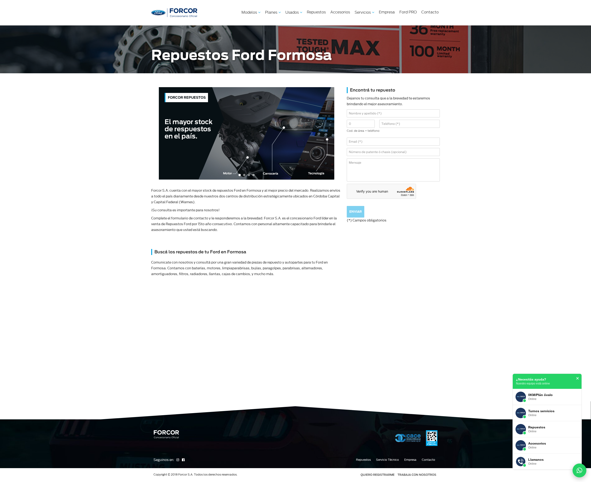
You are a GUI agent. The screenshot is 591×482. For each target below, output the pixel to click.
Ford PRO (408, 12)
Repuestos (316, 12)
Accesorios (340, 12)
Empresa (387, 12)
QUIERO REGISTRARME (378, 474)
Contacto (430, 12)
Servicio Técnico (387, 459)
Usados (292, 12)
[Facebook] (183, 460)
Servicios (363, 12)
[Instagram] (178, 460)
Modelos (249, 12)
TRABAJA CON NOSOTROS (417, 474)
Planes (271, 12)
